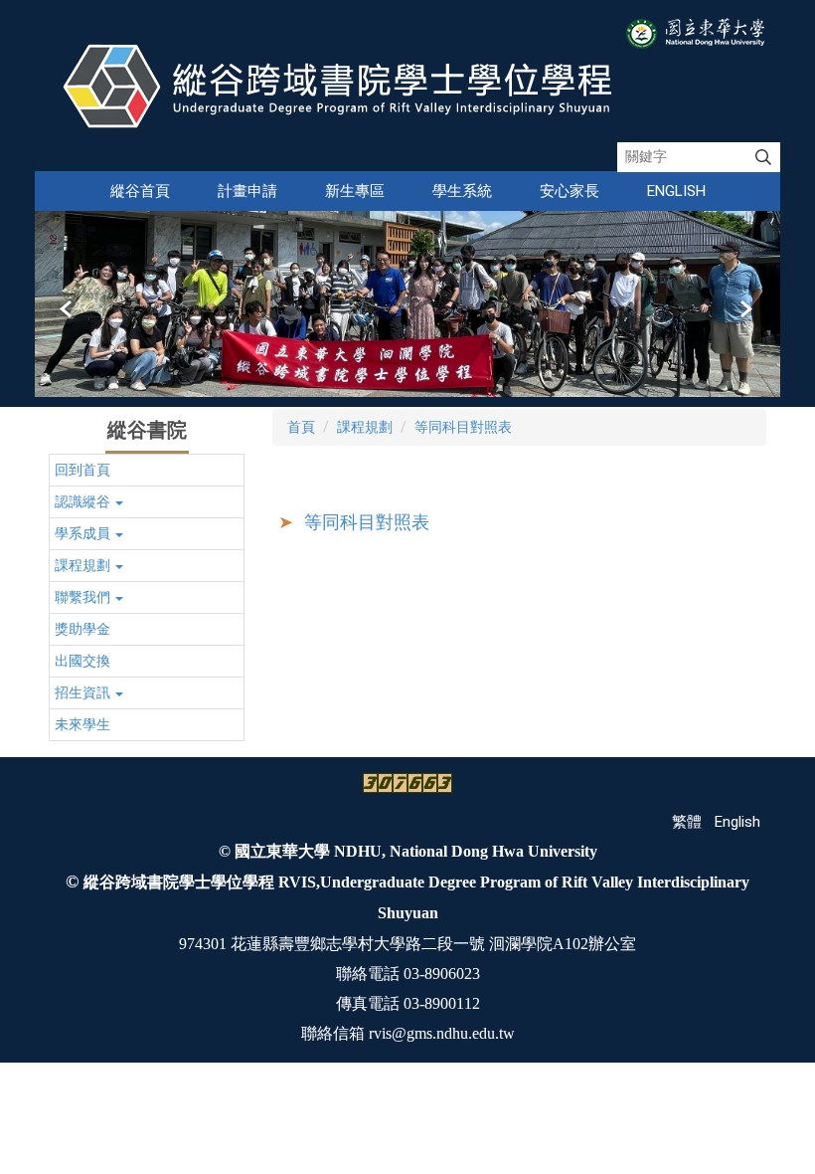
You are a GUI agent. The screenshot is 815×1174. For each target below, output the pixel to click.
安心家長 (569, 191)
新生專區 (355, 191)
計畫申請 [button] (247, 191)
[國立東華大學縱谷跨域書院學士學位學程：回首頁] (346, 85)
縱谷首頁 (140, 191)
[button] (67, 309)
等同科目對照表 (463, 427)
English (676, 191)
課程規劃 (365, 427)
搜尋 (763, 157)
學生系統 (462, 191)
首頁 (301, 427)
